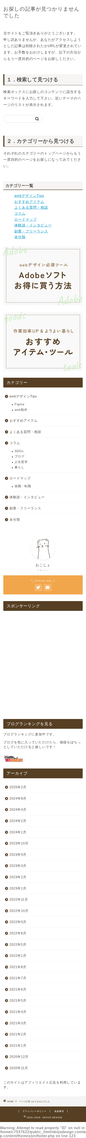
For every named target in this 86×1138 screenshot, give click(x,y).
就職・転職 (23, 486)
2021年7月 (17, 978)
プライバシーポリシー (34, 1111)
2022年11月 (18, 899)
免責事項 (59, 1111)
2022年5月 (17, 944)
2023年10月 (18, 843)
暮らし (19, 467)
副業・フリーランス (31, 231)
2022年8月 (17, 933)
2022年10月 (18, 911)
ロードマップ (25, 219)
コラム (20, 213)
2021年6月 (17, 989)
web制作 (21, 409)
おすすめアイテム (29, 202)
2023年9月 (17, 854)
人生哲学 (21, 462)
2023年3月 (17, 866)
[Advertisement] (43, 665)
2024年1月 (17, 832)
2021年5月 (17, 1000)
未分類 (20, 237)
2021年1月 (17, 1045)
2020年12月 (18, 1057)
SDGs (19, 451)
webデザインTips (29, 196)
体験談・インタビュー (33, 225)
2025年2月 (17, 787)
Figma (19, 404)
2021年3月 (17, 1023)
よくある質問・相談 (31, 207)
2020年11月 (18, 1068)
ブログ (19, 456)
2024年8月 (17, 798)
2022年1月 (17, 955)
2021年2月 (17, 1034)
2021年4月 (17, 1012)
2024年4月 (17, 809)
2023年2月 (17, 877)
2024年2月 (17, 821)
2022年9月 (17, 922)
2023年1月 (17, 888)
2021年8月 (17, 967)
